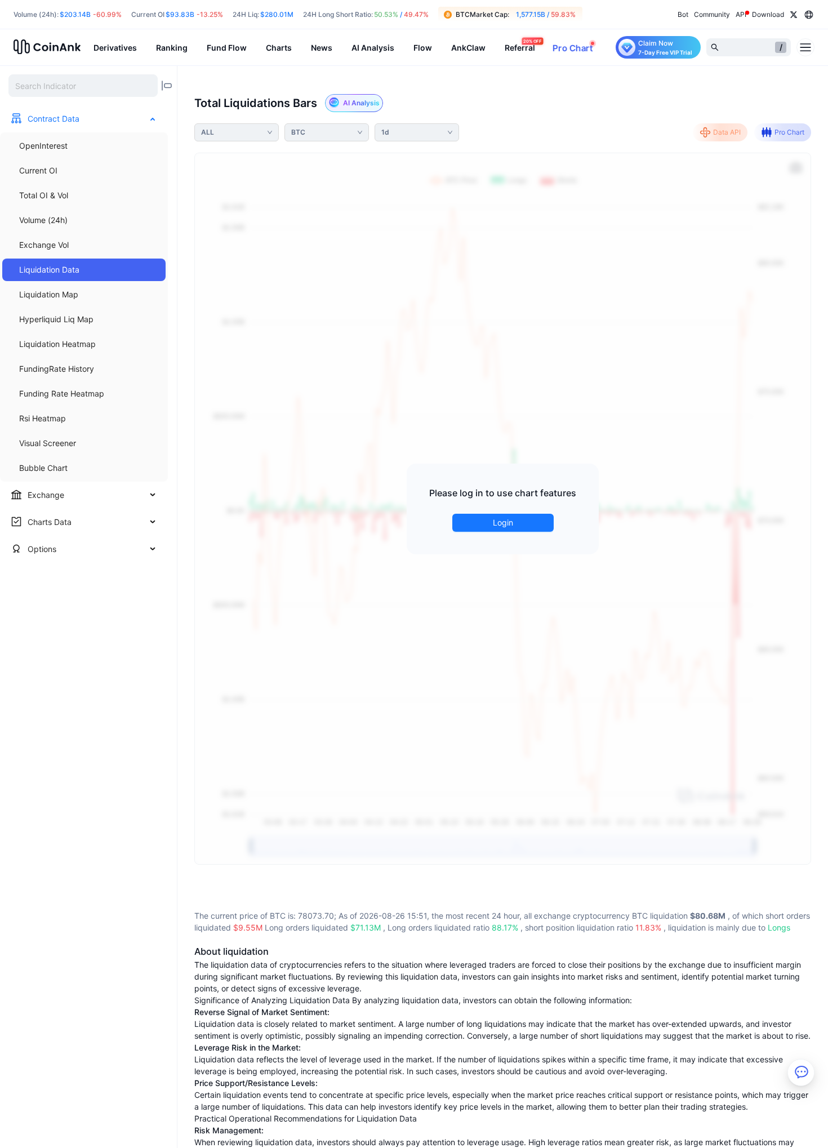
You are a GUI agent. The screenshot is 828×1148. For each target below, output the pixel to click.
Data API (727, 132)
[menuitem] (84, 146)
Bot (683, 14)
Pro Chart (789, 132)
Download (768, 14)
